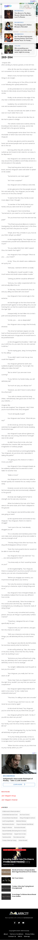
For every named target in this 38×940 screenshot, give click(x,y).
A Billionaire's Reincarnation (11, 811)
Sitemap (27, 936)
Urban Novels (23, 840)
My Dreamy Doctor (8, 824)
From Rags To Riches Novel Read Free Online (24, 895)
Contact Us (12, 936)
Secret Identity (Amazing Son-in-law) (14, 831)
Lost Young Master (8, 821)
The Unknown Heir (19, 837)
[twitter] (19, 922)
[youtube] (23, 922)
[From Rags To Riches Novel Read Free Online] (6, 897)
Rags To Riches (7, 827)
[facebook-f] (14, 922)
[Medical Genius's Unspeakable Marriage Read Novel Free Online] (6, 872)
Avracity (26, 931)
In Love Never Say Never (10, 818)
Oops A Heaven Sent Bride (25, 824)
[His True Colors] (6, 880)
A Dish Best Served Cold (9, 815)
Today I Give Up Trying (9, 840)
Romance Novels (19, 827)
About (6, 934)
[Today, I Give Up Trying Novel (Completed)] (6, 888)
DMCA (20, 936)
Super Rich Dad (7, 834)
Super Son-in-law (20, 834)
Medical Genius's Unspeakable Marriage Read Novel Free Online (24, 871)
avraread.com (28, 918)
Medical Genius (21, 821)
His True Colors (24, 815)
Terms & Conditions (16, 934)
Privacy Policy (29, 934)
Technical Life (6, 837)
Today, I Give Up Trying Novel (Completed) (23, 887)
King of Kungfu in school (27, 818)
